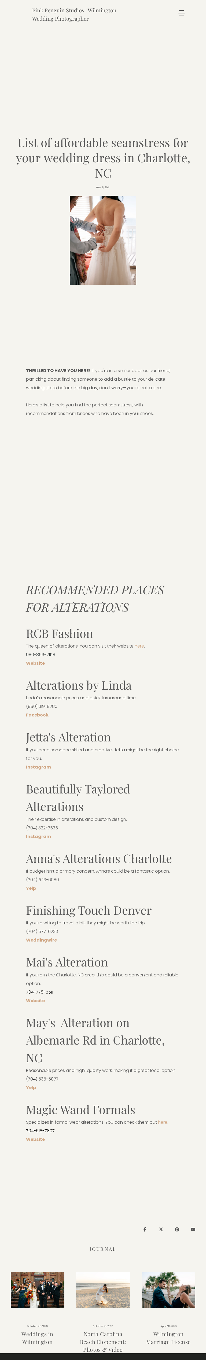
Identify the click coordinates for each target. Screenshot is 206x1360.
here (139, 646)
